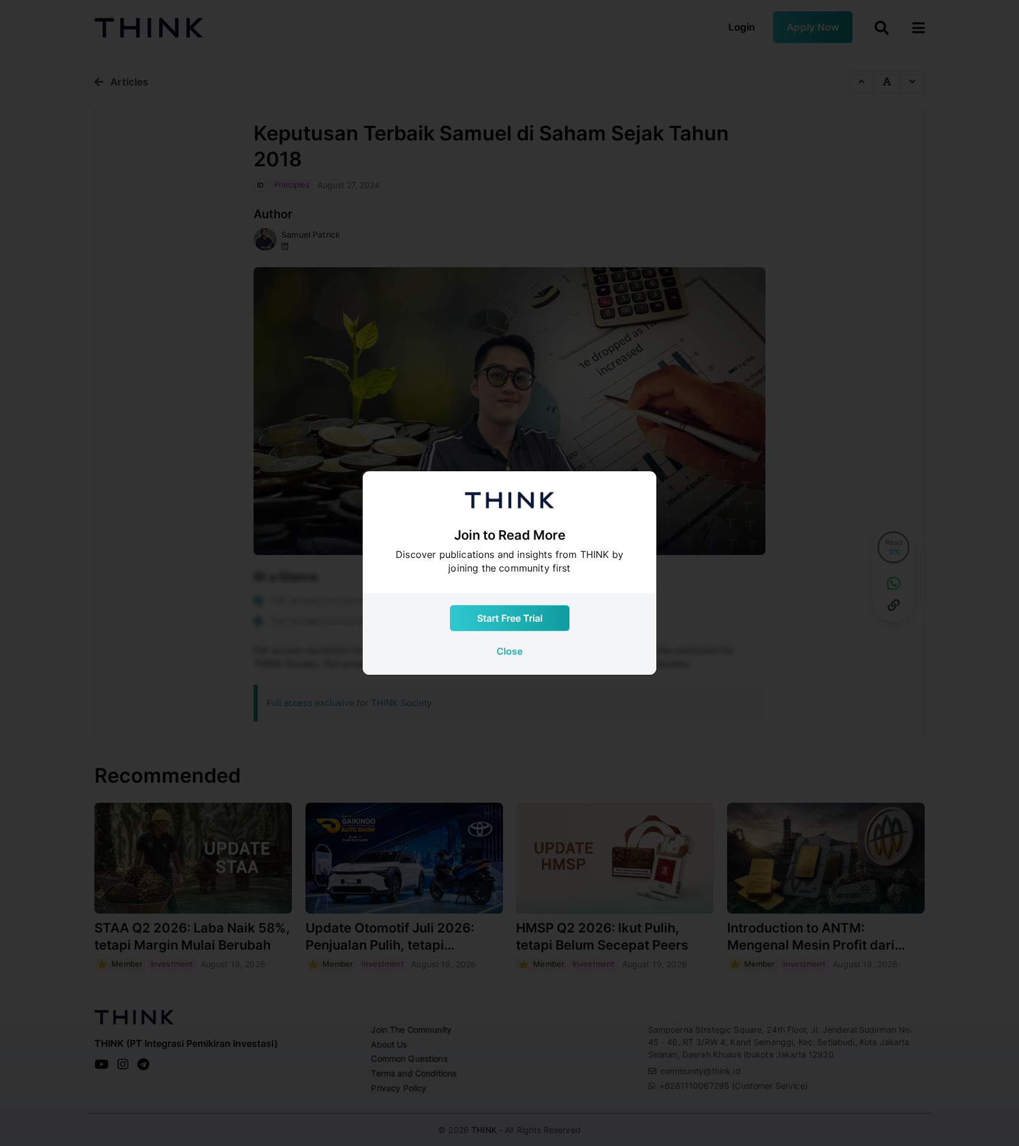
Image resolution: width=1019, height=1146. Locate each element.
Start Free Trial (510, 618)
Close (509, 651)
